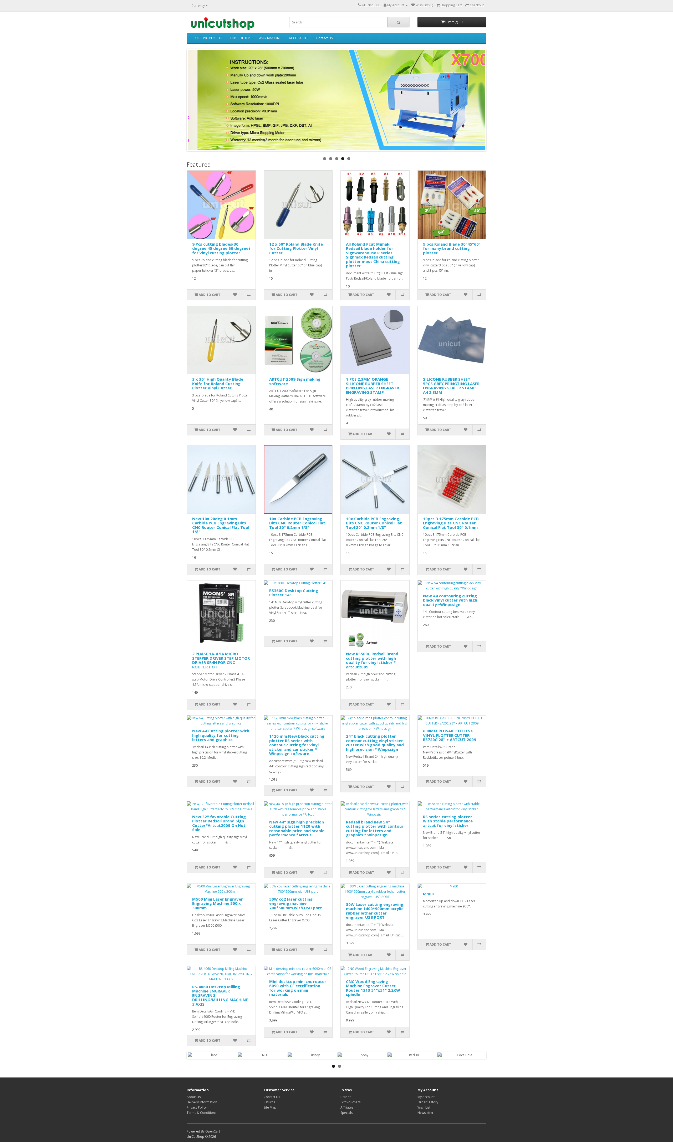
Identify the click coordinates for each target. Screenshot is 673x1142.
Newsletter (425, 1112)
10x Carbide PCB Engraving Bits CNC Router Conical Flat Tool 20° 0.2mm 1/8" (374, 523)
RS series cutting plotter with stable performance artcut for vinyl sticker (448, 821)
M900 (428, 893)
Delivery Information (202, 1102)
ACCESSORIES (298, 38)
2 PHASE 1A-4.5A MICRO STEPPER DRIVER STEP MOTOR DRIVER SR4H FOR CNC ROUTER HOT (221, 660)
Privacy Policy (197, 1107)
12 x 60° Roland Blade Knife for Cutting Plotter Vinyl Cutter (296, 248)
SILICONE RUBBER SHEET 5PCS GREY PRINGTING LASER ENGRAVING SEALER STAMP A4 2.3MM (451, 385)
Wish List (423, 1107)
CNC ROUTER (240, 38)
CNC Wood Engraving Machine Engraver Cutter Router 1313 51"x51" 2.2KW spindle (373, 988)
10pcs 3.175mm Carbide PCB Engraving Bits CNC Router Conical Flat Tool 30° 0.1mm (451, 523)
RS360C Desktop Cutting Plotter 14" (293, 593)
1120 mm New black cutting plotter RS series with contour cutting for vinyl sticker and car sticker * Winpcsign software (296, 744)
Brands (345, 1097)
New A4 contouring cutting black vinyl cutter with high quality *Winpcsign (450, 600)
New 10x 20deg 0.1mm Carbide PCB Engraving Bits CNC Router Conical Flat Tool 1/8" (220, 525)
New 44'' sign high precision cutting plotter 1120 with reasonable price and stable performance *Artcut (296, 828)
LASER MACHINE (269, 38)
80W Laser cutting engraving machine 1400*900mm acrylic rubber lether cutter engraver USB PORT (374, 911)
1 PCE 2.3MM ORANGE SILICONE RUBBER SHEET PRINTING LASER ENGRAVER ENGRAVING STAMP (372, 385)
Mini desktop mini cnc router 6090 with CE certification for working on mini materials (297, 988)
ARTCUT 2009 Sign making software (294, 381)
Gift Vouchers (350, 1102)
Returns (269, 1102)
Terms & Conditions (201, 1112)
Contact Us (272, 1097)
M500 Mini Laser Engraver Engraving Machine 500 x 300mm (217, 903)
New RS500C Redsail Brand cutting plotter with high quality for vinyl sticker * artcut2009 (372, 660)
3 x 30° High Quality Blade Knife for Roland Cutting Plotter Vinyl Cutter (217, 383)
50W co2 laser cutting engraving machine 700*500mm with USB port (295, 903)
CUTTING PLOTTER (208, 38)
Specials (346, 1112)
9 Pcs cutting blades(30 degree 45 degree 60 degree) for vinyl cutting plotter (221, 248)
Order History (427, 1102)
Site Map (270, 1107)
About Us (194, 1097)
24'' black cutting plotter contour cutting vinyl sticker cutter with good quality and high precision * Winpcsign (375, 742)
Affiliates (346, 1107)
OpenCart (212, 1131)
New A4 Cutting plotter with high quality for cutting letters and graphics (220, 735)
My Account (426, 1097)
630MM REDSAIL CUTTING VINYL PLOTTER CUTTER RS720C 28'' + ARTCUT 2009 (449, 735)
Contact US (324, 38)
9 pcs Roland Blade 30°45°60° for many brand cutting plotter (452, 248)
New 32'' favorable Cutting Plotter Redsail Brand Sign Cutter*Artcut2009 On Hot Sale (219, 823)
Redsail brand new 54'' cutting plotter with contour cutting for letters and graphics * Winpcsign (375, 828)
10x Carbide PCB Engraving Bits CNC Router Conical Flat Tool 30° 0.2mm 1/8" (297, 523)
